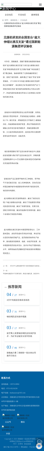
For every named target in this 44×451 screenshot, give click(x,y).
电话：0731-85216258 (9, 388)
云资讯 (20, 444)
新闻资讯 (14, 20)
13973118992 (14, 384)
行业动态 (22, 15)
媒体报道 (35, 15)
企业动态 (9, 15)
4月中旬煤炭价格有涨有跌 (18, 300)
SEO (14, 444)
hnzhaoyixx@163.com (17, 393)
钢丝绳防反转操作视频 (16, 316)
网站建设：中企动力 (29, 447)
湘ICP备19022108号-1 (11, 447)
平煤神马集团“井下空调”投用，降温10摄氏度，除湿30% (21, 273)
